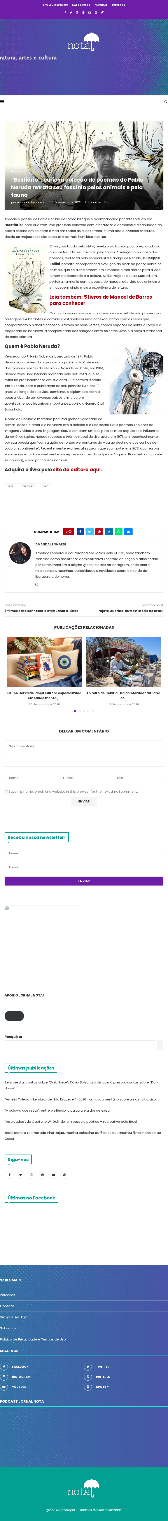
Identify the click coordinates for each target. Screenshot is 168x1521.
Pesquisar (14, 1036)
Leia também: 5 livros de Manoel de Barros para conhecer (100, 300)
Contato (7, 1306)
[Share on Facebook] (80, 531)
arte (10, 486)
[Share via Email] (128, 531)
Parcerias (100, 5)
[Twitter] (71, 12)
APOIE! (14, 1016)
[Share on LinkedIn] (109, 531)
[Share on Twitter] (90, 531)
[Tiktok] (102, 12)
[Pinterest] (83, 12)
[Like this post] (70, 531)
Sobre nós (118, 5)
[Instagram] (77, 12)
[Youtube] (89, 12)
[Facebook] (65, 12)
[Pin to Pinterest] (99, 531)
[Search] (166, 101)
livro (45, 486)
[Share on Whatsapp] (118, 531)
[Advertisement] (84, 72)
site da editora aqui (77, 469)
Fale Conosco (81, 5)
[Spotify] (96, 12)
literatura (27, 486)
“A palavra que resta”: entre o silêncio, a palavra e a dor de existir (58, 1110)
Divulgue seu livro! (55, 5)
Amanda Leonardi (30, 202)
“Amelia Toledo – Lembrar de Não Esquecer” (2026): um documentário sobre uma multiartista (81, 1099)
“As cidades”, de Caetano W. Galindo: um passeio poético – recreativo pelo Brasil (71, 1121)
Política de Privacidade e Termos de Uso (33, 1339)
